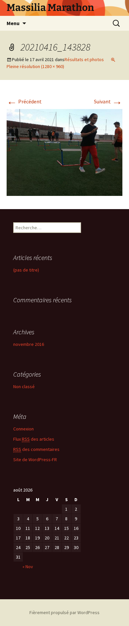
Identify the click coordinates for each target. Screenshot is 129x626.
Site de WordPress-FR (35, 459)
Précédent (24, 101)
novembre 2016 (28, 344)
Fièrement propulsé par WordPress (64, 612)
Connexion (23, 429)
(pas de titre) (26, 270)
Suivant (108, 101)
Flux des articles (33, 439)
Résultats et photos (84, 59)
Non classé (24, 386)
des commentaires (36, 449)
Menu (13, 23)
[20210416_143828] (64, 151)
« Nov (27, 567)
